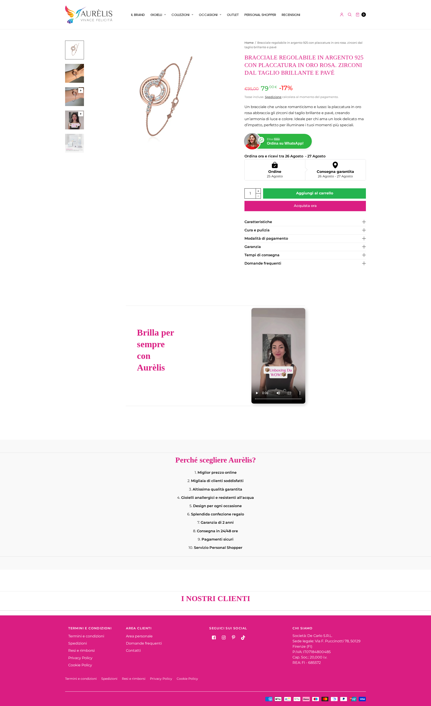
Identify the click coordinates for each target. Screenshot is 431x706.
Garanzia (252, 247)
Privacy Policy (80, 658)
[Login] (341, 14)
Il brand (138, 14)
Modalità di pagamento (266, 238)
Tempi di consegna (261, 255)
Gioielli (156, 14)
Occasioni (208, 14)
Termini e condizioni (86, 636)
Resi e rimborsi (81, 650)
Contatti (133, 650)
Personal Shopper (260, 14)
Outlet (233, 14)
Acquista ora (305, 206)
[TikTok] (243, 637)
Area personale (139, 636)
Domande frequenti (262, 263)
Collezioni (180, 14)
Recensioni (291, 14)
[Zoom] (163, 101)
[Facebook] (213, 637)
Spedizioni (77, 643)
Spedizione (273, 97)
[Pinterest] (233, 637)
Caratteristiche (258, 222)
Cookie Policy (80, 665)
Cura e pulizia (257, 230)
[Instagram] (223, 637)
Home (249, 42)
